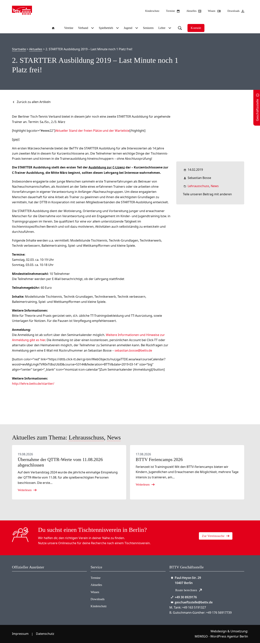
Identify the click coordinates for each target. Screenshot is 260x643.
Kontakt (196, 28)
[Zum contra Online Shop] (30, 585)
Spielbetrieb (106, 28)
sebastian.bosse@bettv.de (133, 350)
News (215, 186)
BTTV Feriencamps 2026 (159, 459)
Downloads (97, 599)
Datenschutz (45, 634)
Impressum (20, 634)
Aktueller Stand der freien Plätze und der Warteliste (92, 130)
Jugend (128, 28)
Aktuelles (35, 49)
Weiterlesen (25, 490)
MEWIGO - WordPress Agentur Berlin (221, 636)
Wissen (95, 592)
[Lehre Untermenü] (169, 28)
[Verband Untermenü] (92, 28)
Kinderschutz (152, 11)
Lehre (161, 28)
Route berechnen (186, 590)
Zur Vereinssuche (213, 536)
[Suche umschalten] (180, 28)
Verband (83, 28)
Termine (95, 577)
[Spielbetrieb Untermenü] (117, 28)
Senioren (148, 28)
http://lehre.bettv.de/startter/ (33, 383)
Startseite (19, 49)
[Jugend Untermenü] (136, 28)
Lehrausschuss (198, 186)
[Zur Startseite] (22, 11)
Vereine (68, 28)
